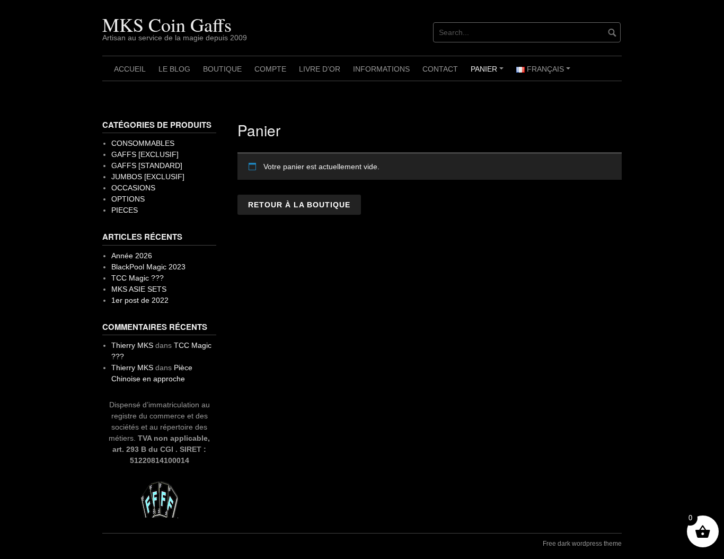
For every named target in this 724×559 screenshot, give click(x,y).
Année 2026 (131, 255)
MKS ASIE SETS (138, 289)
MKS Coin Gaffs (167, 24)
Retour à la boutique (299, 204)
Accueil (130, 69)
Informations (381, 69)
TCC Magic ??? (137, 278)
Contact (440, 69)
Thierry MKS (132, 345)
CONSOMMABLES (142, 143)
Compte (270, 69)
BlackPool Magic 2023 (148, 267)
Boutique (222, 69)
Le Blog (174, 69)
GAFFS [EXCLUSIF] (145, 154)
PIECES (124, 210)
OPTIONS (128, 199)
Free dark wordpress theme (582, 543)
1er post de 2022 (140, 300)
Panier (489, 73)
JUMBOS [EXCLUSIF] (147, 176)
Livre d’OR (319, 69)
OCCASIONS (133, 188)
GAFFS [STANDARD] (146, 165)
